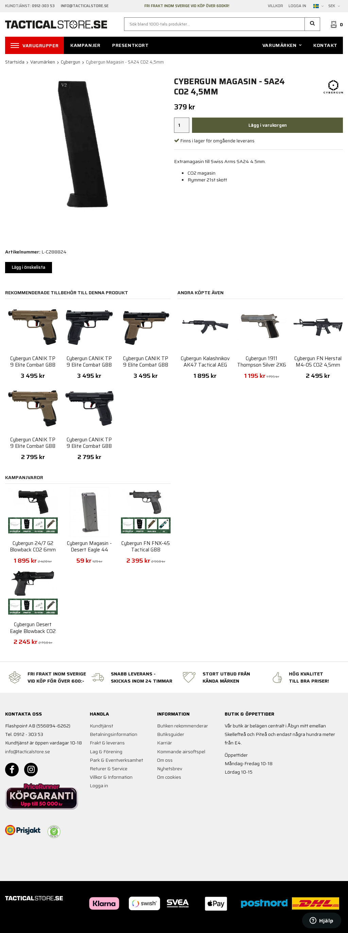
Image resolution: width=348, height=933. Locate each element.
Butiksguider (170, 734)
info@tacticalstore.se (27, 751)
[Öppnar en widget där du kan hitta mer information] (321, 921)
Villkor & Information (111, 777)
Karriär (164, 742)
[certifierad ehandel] (54, 832)
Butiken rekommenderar (182, 725)
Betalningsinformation (113, 734)
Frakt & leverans (107, 742)
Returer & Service (108, 768)
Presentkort (130, 45)
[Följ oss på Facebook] (12, 769)
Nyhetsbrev (169, 768)
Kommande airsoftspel (181, 751)
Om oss (165, 760)
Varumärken (279, 45)
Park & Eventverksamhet (116, 760)
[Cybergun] (333, 86)
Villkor (275, 6)
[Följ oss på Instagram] (31, 769)
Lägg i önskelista (28, 267)
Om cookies (169, 777)
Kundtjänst (101, 725)
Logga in (297, 6)
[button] (312, 24)
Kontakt (325, 45)
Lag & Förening (106, 751)
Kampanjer (85, 45)
